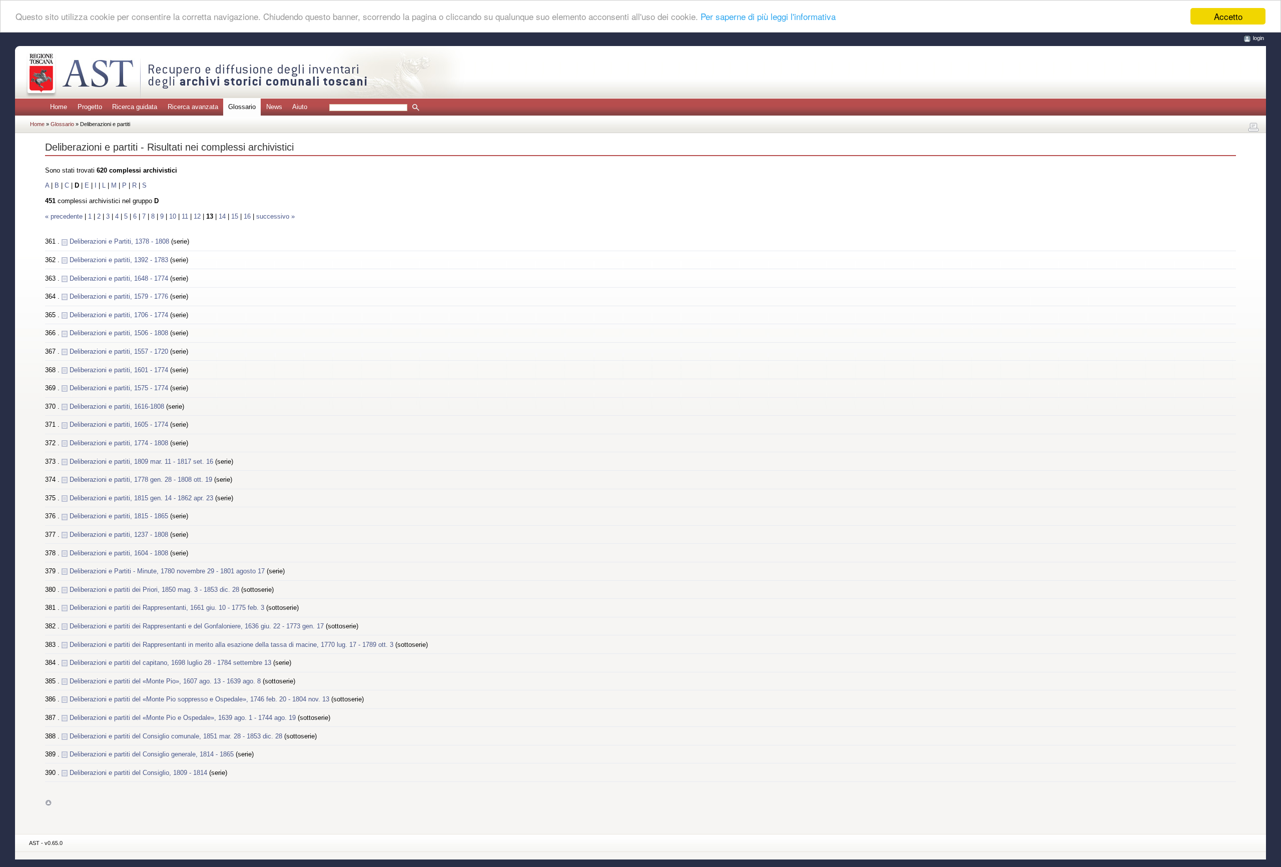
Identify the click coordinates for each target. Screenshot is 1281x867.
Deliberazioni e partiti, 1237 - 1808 (120, 534)
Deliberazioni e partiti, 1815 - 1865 (120, 516)
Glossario (63, 124)
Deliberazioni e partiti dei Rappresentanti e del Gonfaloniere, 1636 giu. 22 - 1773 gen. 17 (198, 626)
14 (222, 216)
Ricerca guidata (134, 107)
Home (58, 107)
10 (172, 216)
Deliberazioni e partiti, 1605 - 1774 (120, 424)
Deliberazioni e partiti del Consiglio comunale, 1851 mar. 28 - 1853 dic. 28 (177, 736)
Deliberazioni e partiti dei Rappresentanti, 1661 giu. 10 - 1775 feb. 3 (168, 607)
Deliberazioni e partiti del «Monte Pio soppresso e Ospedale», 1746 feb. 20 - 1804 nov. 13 (200, 699)
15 (234, 216)
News (274, 107)
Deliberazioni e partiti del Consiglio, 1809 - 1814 (139, 772)
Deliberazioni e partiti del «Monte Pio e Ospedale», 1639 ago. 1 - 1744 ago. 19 (184, 717)
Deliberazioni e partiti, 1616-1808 (118, 406)
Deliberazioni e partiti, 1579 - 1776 (120, 296)
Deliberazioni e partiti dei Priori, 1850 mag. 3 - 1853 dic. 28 (155, 589)
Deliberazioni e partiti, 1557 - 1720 (120, 351)
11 (185, 216)
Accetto (1228, 16)
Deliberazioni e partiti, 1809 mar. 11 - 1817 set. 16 (142, 461)
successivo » (275, 216)
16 (247, 216)
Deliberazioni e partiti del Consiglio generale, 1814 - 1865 (153, 754)
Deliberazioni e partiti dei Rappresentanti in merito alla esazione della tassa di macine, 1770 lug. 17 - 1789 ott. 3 (232, 644)
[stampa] (1253, 128)
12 (197, 216)
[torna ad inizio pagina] (48, 802)
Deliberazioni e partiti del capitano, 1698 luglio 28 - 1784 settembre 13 (171, 662)
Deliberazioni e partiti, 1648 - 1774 (120, 278)
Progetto (90, 107)
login (1258, 38)
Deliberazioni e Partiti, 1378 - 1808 (120, 241)
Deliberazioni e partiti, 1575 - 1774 (120, 388)
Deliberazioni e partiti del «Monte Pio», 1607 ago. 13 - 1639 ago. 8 (166, 681)
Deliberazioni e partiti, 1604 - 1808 (120, 553)
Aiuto (299, 107)
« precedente (65, 216)
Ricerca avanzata (193, 107)
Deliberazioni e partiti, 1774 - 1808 (120, 443)
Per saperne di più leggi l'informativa (768, 17)
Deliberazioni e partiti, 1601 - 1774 (120, 370)
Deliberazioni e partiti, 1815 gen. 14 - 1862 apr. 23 (142, 498)
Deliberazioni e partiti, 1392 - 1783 (120, 260)
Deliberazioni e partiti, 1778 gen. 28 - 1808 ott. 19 (142, 479)
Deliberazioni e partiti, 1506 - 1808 (120, 333)
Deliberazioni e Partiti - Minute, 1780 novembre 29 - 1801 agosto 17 (168, 571)
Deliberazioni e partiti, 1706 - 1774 (120, 315)
